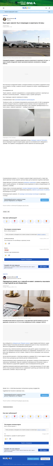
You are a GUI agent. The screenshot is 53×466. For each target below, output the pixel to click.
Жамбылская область (8, 406)
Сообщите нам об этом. (23, 205)
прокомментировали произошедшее (25, 99)
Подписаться (44, 200)
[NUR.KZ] (26, 8)
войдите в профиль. (41, 234)
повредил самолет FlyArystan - (39, 140)
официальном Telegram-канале (21, 343)
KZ (46, 8)
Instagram (44, 266)
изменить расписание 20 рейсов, (41, 189)
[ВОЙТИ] (49, 8)
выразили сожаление (30, 182)
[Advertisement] (26, 74)
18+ (8, 211)
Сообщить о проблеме (33, 458)
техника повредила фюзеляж (30, 188)
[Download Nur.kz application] (26, 3)
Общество (5, 15)
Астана (4, 211)
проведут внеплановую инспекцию (29, 194)
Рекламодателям (45, 458)
